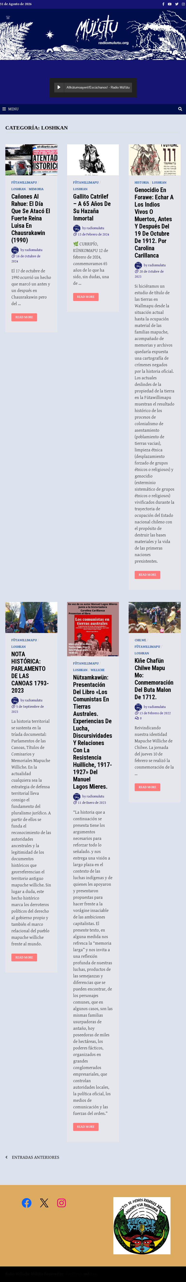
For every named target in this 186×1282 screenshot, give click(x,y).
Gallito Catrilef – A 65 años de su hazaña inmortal (92, 207)
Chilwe (140, 640)
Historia (142, 183)
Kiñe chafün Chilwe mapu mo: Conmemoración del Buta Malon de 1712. (154, 679)
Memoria (36, 189)
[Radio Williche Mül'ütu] (93, 34)
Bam (93, 1274)
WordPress (73, 1274)
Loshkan (18, 189)
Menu (13, 109)
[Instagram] (183, 4)
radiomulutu (33, 250)
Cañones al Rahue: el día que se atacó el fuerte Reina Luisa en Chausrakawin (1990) (30, 218)
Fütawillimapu (24, 183)
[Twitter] (177, 4)
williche (98, 670)
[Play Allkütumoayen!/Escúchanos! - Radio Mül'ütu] (59, 87)
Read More (26, 317)
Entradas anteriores (35, 1157)
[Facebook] (164, 4)
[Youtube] (170, 4)
